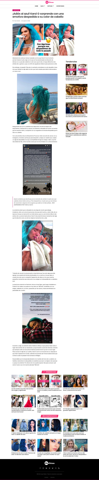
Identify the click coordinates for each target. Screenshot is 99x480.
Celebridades (16, 10)
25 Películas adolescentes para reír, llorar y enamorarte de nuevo (76, 115)
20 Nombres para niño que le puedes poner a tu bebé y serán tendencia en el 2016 (76, 78)
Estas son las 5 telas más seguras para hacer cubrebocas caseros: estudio (76, 135)
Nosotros (53, 477)
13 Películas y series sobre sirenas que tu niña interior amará (76, 97)
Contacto (46, 477)
